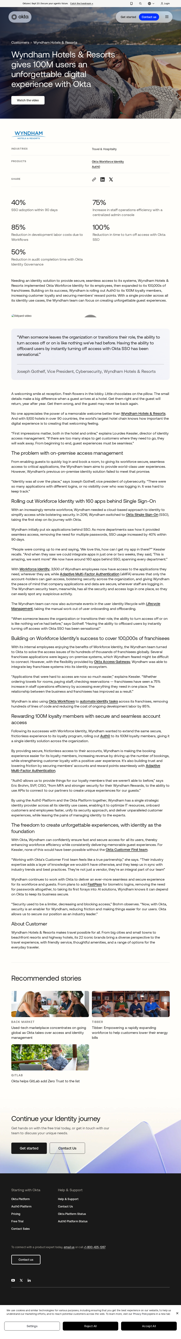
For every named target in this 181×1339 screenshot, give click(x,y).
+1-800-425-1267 (94, 1247)
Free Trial (17, 1221)
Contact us (149, 17)
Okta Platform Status (72, 1213)
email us (69, 1247)
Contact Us (65, 1206)
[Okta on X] (21, 1281)
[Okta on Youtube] (13, 1281)
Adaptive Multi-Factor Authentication (89, 574)
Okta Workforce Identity (108, 161)
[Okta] (20, 17)
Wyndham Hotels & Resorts (143, 413)
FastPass (95, 884)
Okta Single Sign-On (142, 515)
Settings (32, 1326)
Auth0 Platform (21, 1206)
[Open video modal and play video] (90, 315)
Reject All (90, 1326)
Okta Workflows (62, 701)
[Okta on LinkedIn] (29, 1281)
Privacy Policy (151, 1313)
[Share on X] (111, 179)
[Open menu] (167, 17)
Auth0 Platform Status (72, 1221)
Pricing (15, 1213)
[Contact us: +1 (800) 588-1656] (131, 3)
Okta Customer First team (127, 850)
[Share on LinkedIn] (102, 179)
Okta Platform (20, 1199)
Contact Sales (20, 1228)
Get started (128, 17)
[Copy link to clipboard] (94, 179)
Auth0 (96, 166)
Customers (20, 42)
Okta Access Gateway (112, 662)
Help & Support (68, 1199)
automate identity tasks (99, 701)
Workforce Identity (34, 569)
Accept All (149, 1326)
